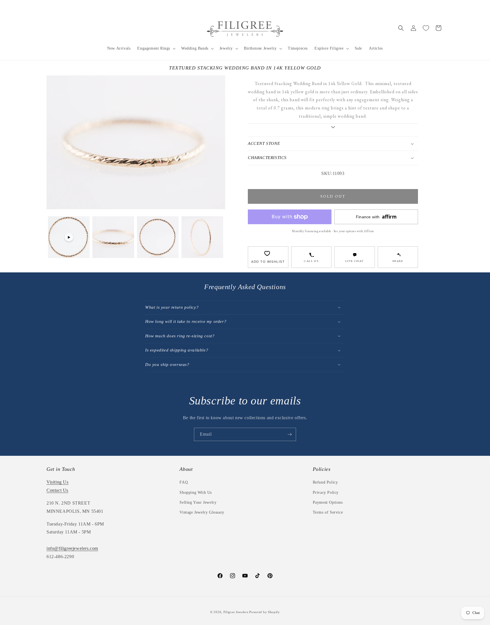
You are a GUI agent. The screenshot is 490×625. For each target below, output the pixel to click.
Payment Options (328, 502)
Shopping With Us (195, 492)
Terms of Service (328, 512)
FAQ (183, 482)
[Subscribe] (289, 434)
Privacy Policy (326, 492)
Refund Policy (325, 482)
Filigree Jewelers (235, 612)
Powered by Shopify (264, 612)
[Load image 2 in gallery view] (158, 237)
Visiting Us (58, 482)
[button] (156, 48)
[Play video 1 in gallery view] (69, 237)
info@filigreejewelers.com (72, 548)
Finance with (376, 216)
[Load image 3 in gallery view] (202, 237)
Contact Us (57, 490)
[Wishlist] (426, 28)
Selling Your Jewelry (197, 502)
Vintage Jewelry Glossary (201, 512)
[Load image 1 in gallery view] (113, 237)
